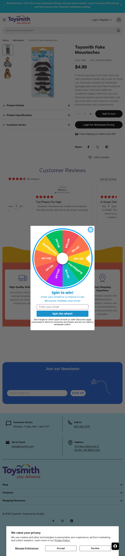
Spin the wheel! (62, 313)
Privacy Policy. (62, 540)
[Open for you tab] (115, 546)
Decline (95, 548)
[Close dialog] (90, 229)
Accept (61, 548)
